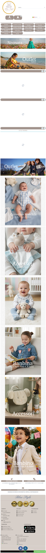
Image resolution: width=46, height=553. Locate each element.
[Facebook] (20, 548)
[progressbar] (23, 85)
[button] (42, 49)
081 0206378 (8, 537)
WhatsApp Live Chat (40, 551)
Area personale (21, 514)
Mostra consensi (21, 512)
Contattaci (35, 512)
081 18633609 (23, 539)
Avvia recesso (20, 515)
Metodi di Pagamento (7, 528)
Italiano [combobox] (35, 17)
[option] (6, 24)
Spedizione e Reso (6, 526)
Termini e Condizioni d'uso (8, 529)
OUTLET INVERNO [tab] (23, 130)
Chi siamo (35, 511)
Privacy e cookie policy (22, 511)
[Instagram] (25, 548)
